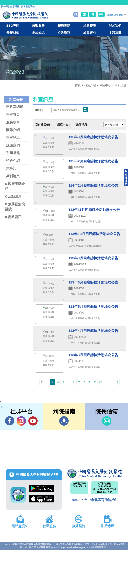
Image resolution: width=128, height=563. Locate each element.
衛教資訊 (15, 217)
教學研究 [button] (89, 32)
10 (100, 381)
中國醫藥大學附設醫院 (94, 473)
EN (101, 14)
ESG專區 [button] (12, 25)
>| (117, 381)
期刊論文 (13, 176)
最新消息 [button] (12, 32)
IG (21, 421)
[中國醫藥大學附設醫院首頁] (25, 15)
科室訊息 (13, 137)
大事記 (11, 168)
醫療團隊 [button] (64, 25)
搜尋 (75, 14)
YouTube (33, 421)
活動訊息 (15, 196)
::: (3, 2)
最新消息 (120, 85)
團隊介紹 (13, 130)
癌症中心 (105, 85)
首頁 (78, 85)
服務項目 (13, 122)
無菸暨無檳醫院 (15, 206)
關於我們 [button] (115, 25)
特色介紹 (13, 160)
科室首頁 (13, 114)
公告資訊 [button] (64, 32)
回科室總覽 (14, 107)
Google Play (41, 490)
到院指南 (64, 421)
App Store (41, 500)
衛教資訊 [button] (38, 32)
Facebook (9, 421)
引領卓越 (13, 153)
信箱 (106, 421)
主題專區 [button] (115, 32)
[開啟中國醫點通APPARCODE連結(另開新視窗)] (18, 495)
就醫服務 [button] (38, 25)
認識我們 (13, 145)
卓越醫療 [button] (89, 25)
